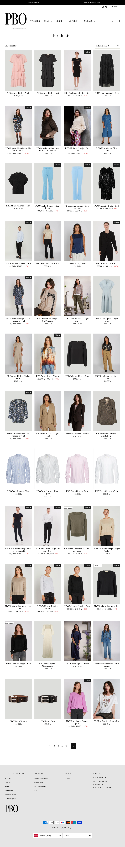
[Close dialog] (108, 389)
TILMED (38, 438)
